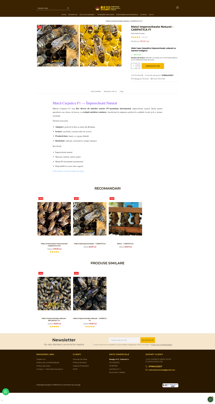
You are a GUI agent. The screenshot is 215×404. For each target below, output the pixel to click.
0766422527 (155, 366)
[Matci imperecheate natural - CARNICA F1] (89, 293)
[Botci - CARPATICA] (125, 218)
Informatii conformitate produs (68, 171)
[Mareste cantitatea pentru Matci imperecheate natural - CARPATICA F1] (138, 64)
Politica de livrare (43, 366)
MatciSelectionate (138, 33)
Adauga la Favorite (141, 79)
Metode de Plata (80, 359)
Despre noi (40, 359)
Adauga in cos (153, 66)
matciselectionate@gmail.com (161, 370)
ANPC (75, 369)
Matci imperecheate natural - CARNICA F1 (89, 319)
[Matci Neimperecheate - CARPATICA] (89, 218)
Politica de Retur (80, 362)
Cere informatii (158, 79)
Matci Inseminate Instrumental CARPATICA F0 (54, 245)
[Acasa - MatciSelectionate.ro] (107, 8)
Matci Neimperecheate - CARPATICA (90, 244)
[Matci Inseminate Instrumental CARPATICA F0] (54, 218)
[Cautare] (68, 8)
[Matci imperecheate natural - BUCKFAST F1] (54, 293)
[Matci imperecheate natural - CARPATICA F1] (58, 46)
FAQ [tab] (122, 91)
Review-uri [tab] (110, 91)
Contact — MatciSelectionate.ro (49, 369)
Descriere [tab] (96, 91)
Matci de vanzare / (88, 21)
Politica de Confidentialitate (161, 345)
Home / (76, 21)
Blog (151, 14)
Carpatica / (100, 21)
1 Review (145, 37)
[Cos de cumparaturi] (177, 7)
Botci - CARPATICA (125, 244)
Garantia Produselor (81, 366)
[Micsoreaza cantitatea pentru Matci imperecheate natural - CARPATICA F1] (138, 67)
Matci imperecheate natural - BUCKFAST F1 (54, 319)
